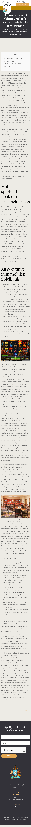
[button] (22, 5)
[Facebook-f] (12, 806)
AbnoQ (24, 819)
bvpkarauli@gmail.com (15, 799)
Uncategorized (5, 45)
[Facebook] (5, 5)
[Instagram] (7, 5)
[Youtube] (10, 5)
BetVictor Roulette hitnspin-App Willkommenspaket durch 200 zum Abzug (8, 710)
